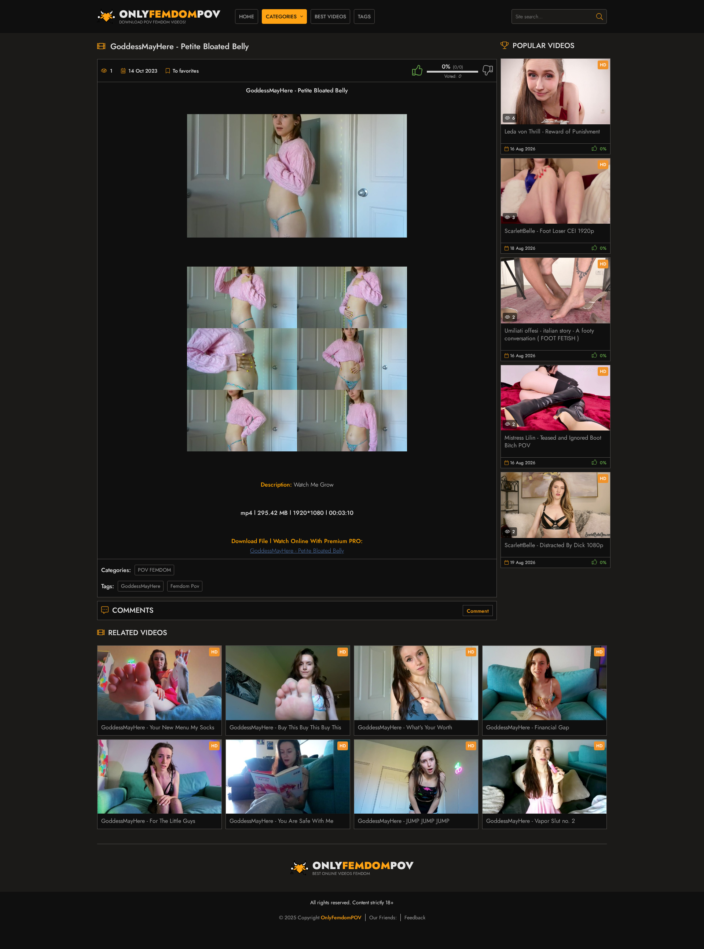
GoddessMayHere (140, 586)
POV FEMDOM (154, 570)
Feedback (414, 917)
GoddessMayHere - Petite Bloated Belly (297, 550)
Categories (281, 16)
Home (246, 16)
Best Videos (330, 16)
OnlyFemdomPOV (341, 917)
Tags (364, 16)
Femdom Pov (184, 586)
